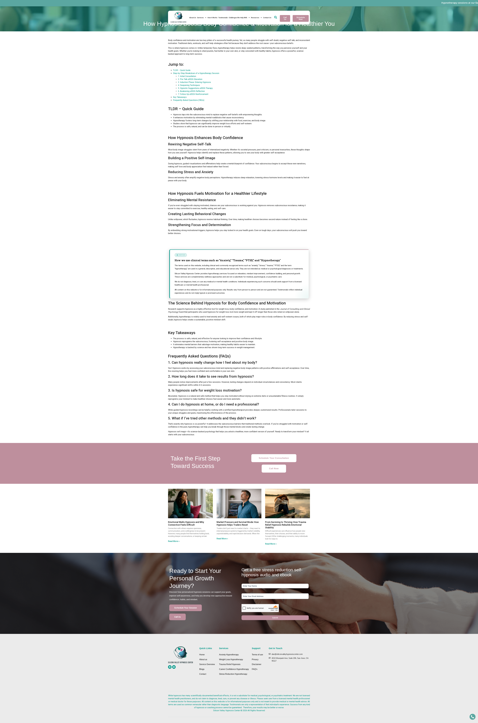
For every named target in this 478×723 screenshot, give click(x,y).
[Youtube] (174, 667)
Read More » (173, 541)
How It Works (212, 18)
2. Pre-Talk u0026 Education (190, 79)
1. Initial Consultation (187, 76)
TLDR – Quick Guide (181, 70)
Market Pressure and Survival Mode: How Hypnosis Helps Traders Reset (238, 523)
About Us (192, 18)
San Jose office (372, 2)
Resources (255, 18)
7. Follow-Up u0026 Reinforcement (193, 94)
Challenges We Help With (238, 18)
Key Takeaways (180, 97)
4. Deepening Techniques (189, 85)
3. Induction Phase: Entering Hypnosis (194, 82)
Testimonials (223, 18)
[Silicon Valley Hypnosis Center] (178, 17)
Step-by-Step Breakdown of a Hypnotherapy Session (196, 73)
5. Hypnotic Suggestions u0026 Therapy (195, 88)
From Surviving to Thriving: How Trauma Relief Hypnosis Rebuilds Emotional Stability (285, 525)
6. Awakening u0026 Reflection (191, 91)
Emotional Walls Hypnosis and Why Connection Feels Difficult (186, 523)
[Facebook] (170, 667)
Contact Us (267, 18)
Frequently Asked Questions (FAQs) (188, 100)
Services (200, 18)
